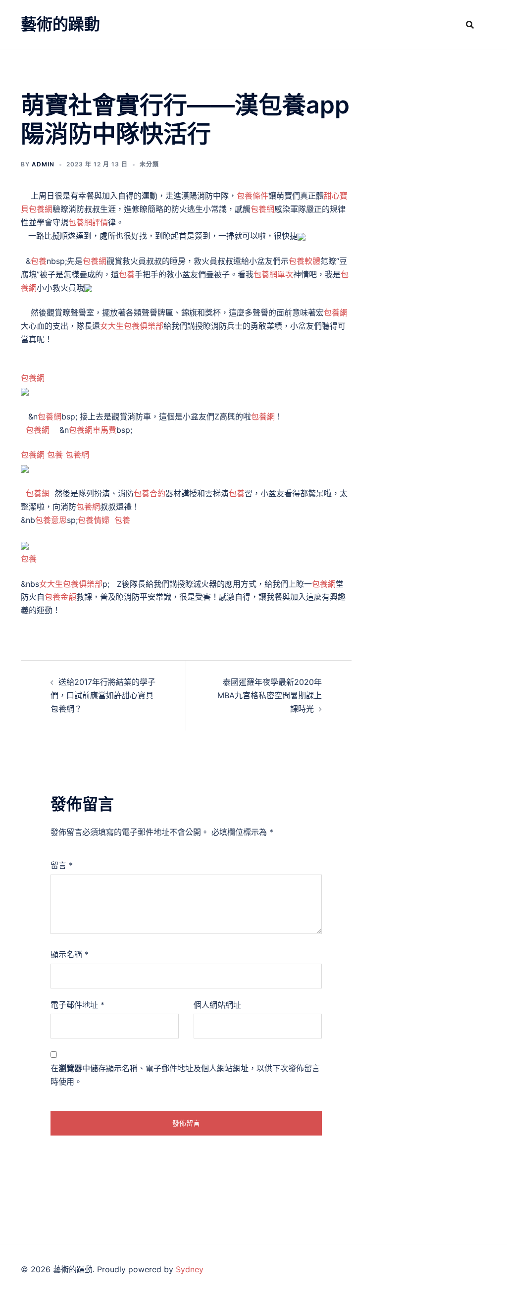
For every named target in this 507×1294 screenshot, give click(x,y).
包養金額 (60, 597)
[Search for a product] (470, 25)
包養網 (262, 209)
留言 (62, 865)
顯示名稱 (70, 954)
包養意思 (51, 520)
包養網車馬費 (92, 430)
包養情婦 (93, 520)
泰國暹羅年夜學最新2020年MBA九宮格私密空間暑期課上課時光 (269, 695)
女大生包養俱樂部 (131, 326)
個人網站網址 (217, 1005)
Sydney (189, 1269)
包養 (39, 261)
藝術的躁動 (60, 24)
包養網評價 (88, 222)
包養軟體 (304, 261)
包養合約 (149, 493)
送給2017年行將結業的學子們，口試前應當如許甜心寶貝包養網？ (103, 695)
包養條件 (252, 196)
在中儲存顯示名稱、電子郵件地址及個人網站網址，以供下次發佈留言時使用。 (185, 1075)
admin (43, 164)
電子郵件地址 (77, 1005)
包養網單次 (273, 274)
